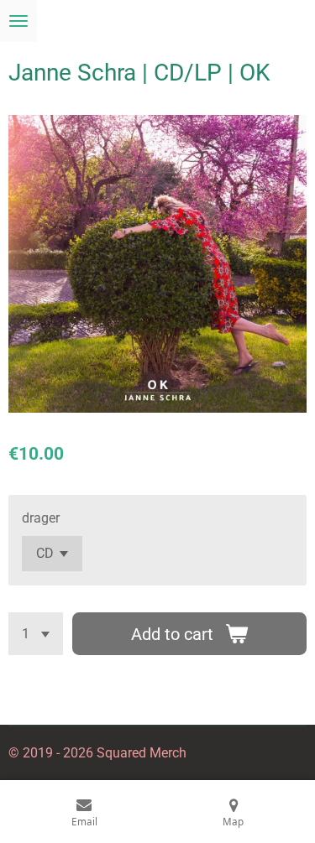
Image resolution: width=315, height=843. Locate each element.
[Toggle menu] (18, 21)
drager (41, 518)
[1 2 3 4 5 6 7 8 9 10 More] (35, 633)
